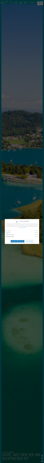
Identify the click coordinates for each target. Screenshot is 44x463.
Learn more (36, 230)
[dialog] (22, 231)
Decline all (21, 241)
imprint (24, 227)
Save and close (29, 241)
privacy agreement (23, 226)
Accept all (14, 241)
